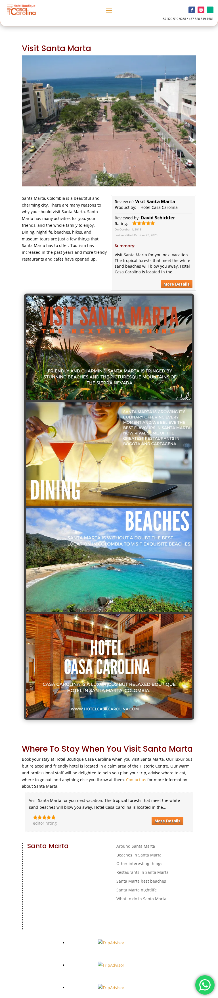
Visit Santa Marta (155, 201)
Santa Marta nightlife (136, 890)
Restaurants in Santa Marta (142, 872)
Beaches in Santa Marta (139, 855)
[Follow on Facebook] (191, 10)
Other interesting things (139, 863)
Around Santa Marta (135, 846)
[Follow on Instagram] (201, 10)
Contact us (136, 779)
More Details (177, 284)
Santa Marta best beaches (141, 881)
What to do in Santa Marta (141, 898)
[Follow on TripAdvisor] (210, 10)
